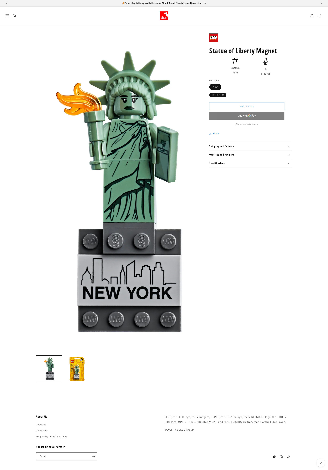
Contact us (42, 430)
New (217, 87)
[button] (7, 15)
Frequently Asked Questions (51, 436)
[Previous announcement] (6, 3)
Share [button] (216, 133)
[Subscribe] (93, 456)
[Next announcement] (321, 3)
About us (41, 424)
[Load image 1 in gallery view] (49, 369)
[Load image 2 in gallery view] (77, 369)
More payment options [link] (247, 124)
